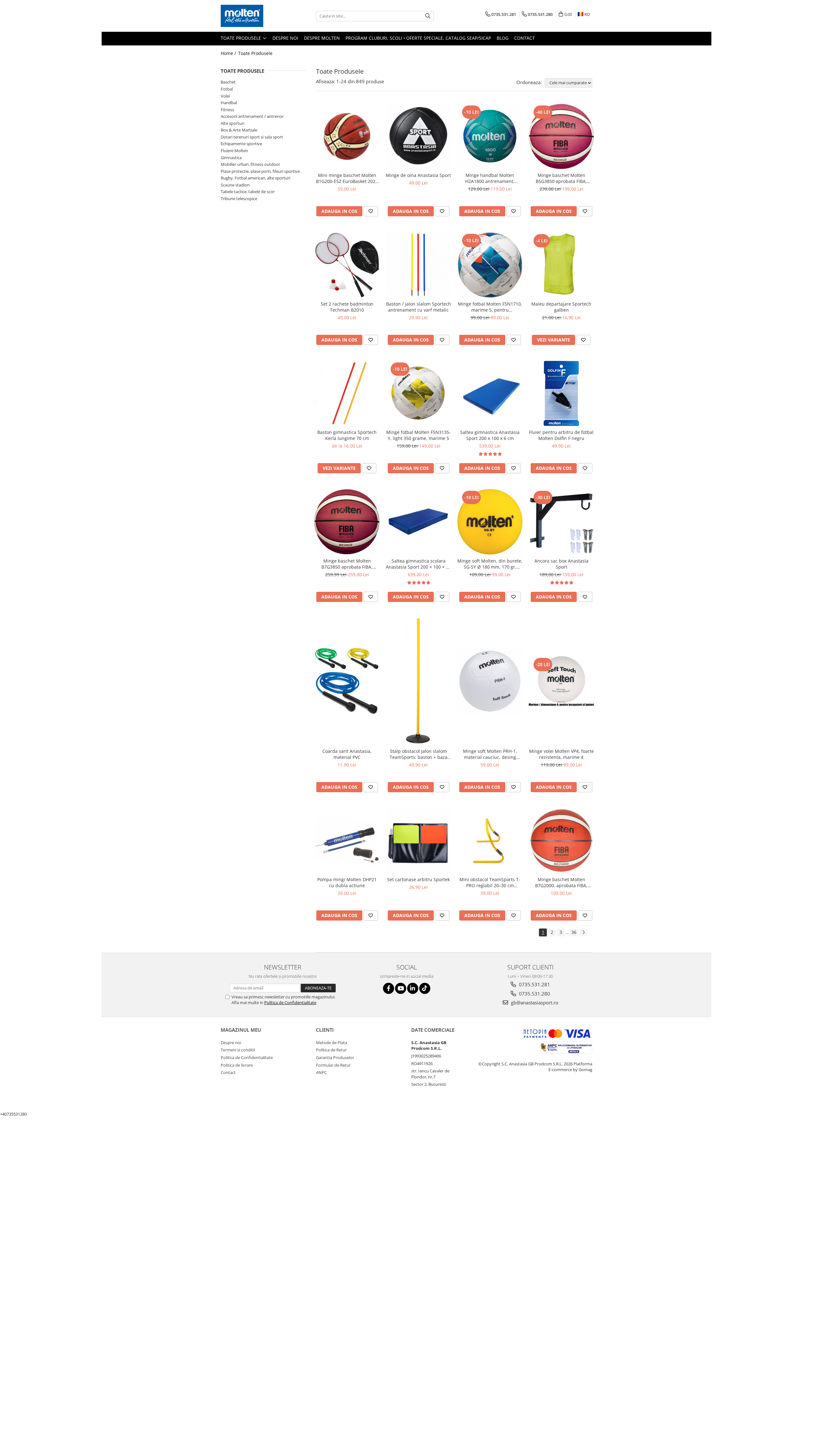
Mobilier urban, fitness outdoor (250, 164)
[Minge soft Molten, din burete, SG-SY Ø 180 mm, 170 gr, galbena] (489, 522)
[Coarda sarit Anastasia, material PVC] (347, 681)
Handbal (229, 102)
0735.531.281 (534, 984)
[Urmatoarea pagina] (583, 932)
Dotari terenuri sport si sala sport (252, 137)
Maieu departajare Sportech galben (561, 307)
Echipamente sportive (241, 143)
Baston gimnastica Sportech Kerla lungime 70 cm (347, 435)
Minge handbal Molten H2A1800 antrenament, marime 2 (489, 178)
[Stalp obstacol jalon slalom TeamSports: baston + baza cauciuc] (418, 681)
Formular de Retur (333, 1065)
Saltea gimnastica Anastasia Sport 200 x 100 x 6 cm (490, 435)
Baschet (228, 82)
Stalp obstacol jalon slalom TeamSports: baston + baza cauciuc (418, 754)
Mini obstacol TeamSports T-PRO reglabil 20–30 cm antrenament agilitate (490, 882)
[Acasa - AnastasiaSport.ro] (252, 16)
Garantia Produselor (335, 1057)
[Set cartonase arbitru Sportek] (418, 840)
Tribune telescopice (239, 198)
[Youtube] (400, 988)
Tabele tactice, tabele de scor (248, 191)
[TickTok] (424, 988)
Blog (502, 38)
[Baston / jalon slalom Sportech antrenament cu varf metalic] (418, 265)
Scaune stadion (235, 185)
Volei (225, 96)
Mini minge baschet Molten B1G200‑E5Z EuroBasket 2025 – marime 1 (347, 178)
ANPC (321, 1072)
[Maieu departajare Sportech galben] (561, 265)
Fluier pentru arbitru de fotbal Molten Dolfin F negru (561, 435)
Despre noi (285, 38)
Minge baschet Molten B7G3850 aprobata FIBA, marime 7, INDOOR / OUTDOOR (347, 564)
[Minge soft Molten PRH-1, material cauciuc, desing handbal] (489, 681)
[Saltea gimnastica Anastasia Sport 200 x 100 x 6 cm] (489, 393)
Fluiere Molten (234, 150)
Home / (229, 53)
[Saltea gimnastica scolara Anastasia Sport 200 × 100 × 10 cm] (418, 521)
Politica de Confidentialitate (290, 1002)
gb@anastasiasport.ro (534, 1002)
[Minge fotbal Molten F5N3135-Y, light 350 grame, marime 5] (418, 393)
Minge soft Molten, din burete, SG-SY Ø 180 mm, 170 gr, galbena (489, 564)
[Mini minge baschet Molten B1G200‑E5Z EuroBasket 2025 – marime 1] (347, 136)
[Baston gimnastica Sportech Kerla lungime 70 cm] (347, 393)
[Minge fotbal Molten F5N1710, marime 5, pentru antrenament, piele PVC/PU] (489, 264)
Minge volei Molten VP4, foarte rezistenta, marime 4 (561, 754)
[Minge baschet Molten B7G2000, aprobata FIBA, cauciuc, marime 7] (561, 840)
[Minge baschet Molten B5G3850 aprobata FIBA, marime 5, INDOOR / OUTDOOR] (561, 136)
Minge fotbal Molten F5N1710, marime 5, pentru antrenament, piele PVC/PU (490, 307)
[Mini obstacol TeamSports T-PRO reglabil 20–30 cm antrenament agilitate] (489, 840)
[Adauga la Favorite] (370, 211)
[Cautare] (427, 16)
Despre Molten (322, 38)
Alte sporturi (232, 123)
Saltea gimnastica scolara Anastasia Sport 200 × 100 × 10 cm (418, 564)
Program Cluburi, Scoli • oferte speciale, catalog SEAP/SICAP (418, 38)
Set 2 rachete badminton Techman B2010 (347, 307)
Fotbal (227, 89)
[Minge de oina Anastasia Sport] (418, 136)
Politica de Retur (331, 1050)
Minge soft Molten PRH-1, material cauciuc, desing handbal (490, 754)
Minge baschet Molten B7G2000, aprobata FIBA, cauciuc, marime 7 (561, 882)
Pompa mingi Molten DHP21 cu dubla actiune (347, 882)
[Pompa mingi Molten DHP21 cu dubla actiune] (347, 840)
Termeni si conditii (238, 1050)
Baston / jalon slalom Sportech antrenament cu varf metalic (418, 307)
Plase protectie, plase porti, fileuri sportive (260, 171)
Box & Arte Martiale (239, 130)
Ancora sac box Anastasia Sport (561, 564)
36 (573, 932)
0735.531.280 (534, 993)
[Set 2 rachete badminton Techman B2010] (347, 265)
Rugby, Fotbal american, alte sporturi (255, 178)
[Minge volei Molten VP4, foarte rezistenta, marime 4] (561, 681)
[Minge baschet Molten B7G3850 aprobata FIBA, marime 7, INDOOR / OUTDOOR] (347, 521)
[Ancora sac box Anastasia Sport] (561, 521)
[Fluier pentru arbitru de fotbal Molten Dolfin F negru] (561, 393)
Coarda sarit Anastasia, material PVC (347, 754)
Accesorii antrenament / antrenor (252, 116)
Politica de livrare (237, 1065)
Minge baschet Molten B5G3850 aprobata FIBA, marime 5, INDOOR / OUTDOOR (561, 178)
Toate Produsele (241, 38)
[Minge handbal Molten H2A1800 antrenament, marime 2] (489, 136)
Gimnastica (231, 157)
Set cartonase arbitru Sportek (418, 879)
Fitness (227, 109)
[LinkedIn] (412, 988)
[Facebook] (388, 988)
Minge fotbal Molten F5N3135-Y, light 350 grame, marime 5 (418, 435)
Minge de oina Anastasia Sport (418, 175)
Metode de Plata (331, 1042)
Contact (524, 38)
